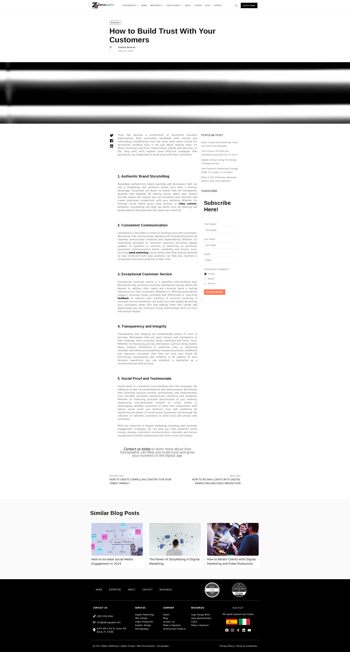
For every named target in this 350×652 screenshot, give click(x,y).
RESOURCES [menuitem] (166, 589)
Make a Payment (172, 625)
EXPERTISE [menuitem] (115, 589)
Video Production (144, 621)
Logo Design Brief (200, 614)
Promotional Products (174, 628)
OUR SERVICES (129, 5)
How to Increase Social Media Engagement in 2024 (112, 561)
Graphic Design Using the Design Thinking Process (219, 161)
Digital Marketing (144, 614)
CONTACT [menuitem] (147, 589)
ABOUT (188, 5)
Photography (142, 628)
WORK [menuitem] (99, 589)
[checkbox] (221, 278)
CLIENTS (198, 5)
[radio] (221, 274)
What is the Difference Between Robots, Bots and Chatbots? (219, 179)
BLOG (207, 5)
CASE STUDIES (173, 5)
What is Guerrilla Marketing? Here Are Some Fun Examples (219, 144)
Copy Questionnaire (201, 618)
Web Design (141, 618)
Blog (165, 618)
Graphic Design (143, 625)
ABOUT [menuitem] (132, 589)
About (166, 614)
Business (115, 22)
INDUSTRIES (155, 5)
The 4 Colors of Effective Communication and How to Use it (219, 153)
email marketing (138, 252)
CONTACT (218, 5)
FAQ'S (194, 621)
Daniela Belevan (126, 47)
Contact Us (169, 621)
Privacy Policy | (228, 645)
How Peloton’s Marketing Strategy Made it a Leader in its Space (219, 170)
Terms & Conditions (246, 645)
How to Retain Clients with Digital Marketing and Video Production (231, 561)
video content (188, 203)
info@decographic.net (109, 622)
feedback (123, 298)
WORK (144, 5)
